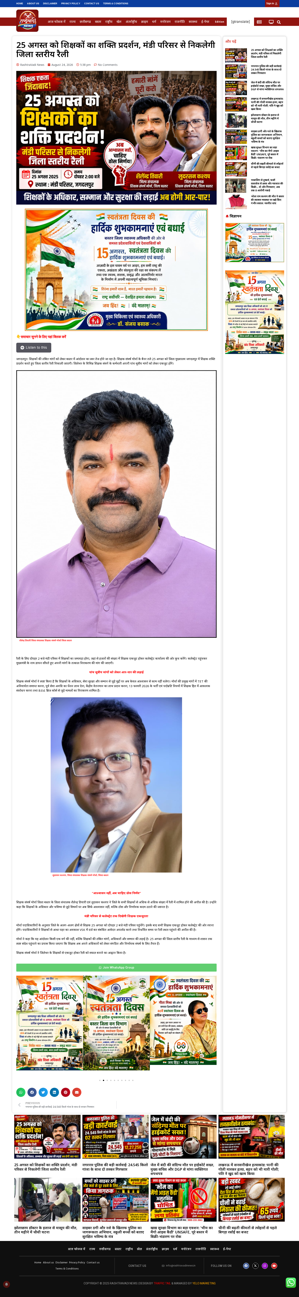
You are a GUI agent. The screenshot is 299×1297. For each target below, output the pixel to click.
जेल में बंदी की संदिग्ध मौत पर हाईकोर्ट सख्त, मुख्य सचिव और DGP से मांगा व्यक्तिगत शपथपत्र (267, 86)
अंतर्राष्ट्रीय (131, 21)
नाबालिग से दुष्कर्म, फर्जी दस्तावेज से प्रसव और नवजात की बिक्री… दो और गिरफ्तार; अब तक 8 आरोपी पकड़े (267, 185)
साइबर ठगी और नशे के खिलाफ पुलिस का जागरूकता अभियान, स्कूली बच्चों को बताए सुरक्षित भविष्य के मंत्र (267, 136)
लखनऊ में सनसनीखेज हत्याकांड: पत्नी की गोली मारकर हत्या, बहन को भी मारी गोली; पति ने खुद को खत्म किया (267, 104)
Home (19, 3)
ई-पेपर (205, 21)
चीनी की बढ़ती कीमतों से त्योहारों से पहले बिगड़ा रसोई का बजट (267, 165)
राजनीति (180, 21)
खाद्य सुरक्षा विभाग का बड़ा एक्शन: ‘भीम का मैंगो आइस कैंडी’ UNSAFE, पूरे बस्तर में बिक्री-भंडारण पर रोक (265, 153)
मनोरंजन (165, 21)
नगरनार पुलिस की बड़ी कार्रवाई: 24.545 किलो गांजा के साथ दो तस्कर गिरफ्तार (266, 69)
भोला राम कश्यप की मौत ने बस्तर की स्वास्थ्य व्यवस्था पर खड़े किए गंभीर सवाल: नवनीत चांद (267, 200)
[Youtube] (274, 1266)
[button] (279, 22)
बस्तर (98, 21)
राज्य (73, 21)
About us (33, 3)
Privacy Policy (70, 3)
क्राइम (144, 21)
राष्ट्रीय (108, 21)
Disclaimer (50, 3)
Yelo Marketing (204, 1283)
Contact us (91, 3)
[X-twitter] (255, 1266)
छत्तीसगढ (85, 21)
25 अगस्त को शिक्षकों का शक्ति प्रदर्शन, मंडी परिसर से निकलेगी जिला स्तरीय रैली (267, 53)
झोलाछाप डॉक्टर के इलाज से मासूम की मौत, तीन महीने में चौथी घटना (265, 118)
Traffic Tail (162, 1283)
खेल (119, 21)
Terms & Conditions (115, 3)
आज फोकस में (56, 21)
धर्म (154, 21)
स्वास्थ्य (193, 21)
